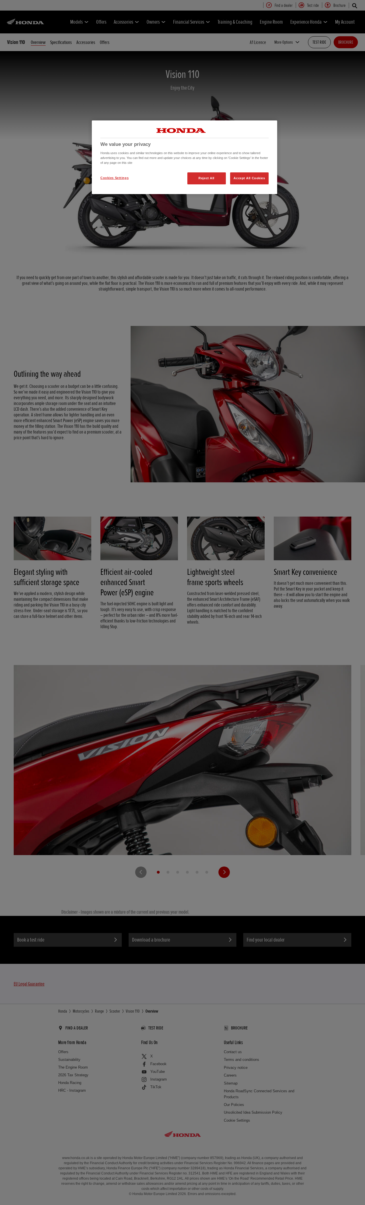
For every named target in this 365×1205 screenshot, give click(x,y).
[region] (184, 157)
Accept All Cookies (249, 178)
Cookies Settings (114, 178)
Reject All (206, 178)
